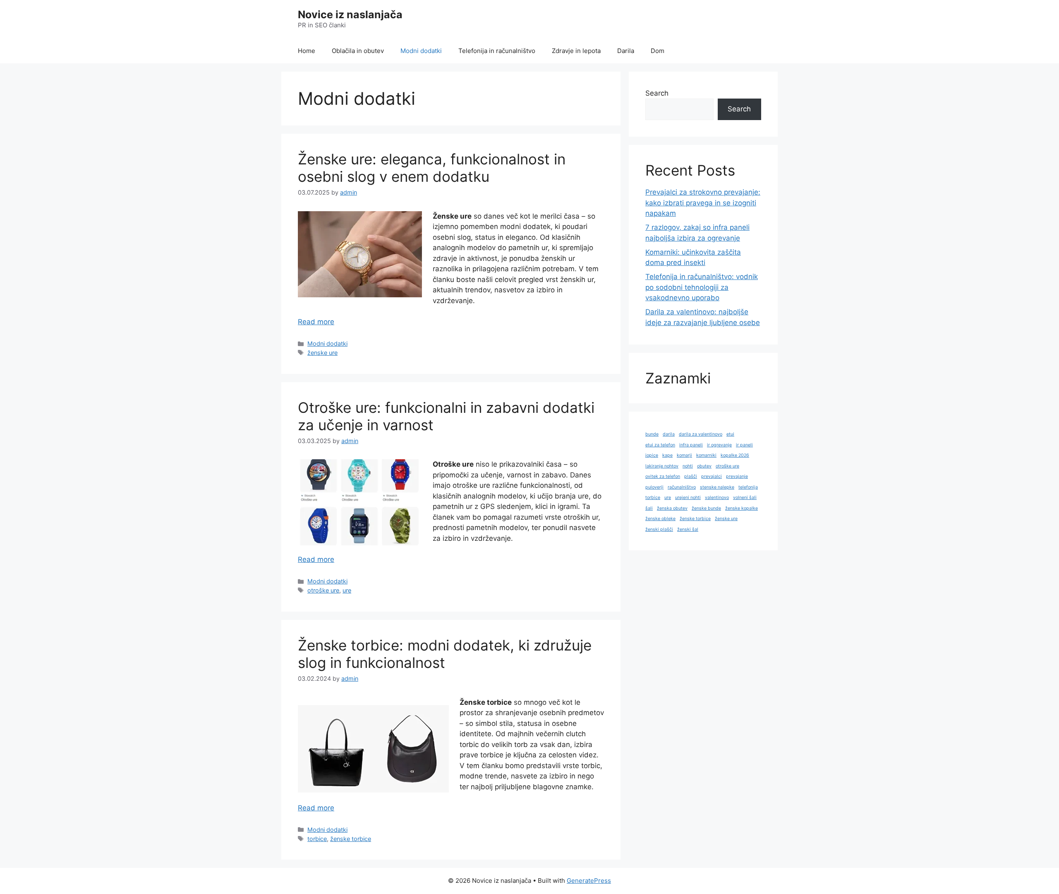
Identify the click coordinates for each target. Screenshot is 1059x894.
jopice (651, 455)
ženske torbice (350, 838)
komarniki (706, 455)
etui (730, 434)
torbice (317, 838)
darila (669, 434)
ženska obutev (672, 508)
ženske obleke (660, 518)
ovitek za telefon (662, 476)
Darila (625, 51)
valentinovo (717, 497)
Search (656, 93)
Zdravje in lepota (576, 51)
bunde (652, 434)
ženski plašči (659, 529)
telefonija (748, 487)
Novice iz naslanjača (350, 14)
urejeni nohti (688, 497)
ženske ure (322, 352)
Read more (316, 322)
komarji (684, 455)
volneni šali (745, 497)
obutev (704, 466)
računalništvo (682, 487)
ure (347, 590)
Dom (657, 51)
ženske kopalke (741, 508)
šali (649, 508)
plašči (690, 476)
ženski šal (687, 529)
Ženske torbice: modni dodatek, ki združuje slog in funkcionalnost (445, 653)
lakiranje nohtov (661, 466)
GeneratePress (589, 880)
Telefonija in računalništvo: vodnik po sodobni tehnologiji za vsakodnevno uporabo (701, 287)
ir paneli (744, 445)
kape (667, 455)
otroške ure (323, 590)
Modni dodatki (421, 51)
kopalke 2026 (735, 455)
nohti (688, 466)
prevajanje (737, 476)
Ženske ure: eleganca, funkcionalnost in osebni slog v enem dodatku (431, 167)
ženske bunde (706, 508)
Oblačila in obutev (358, 51)
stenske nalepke (717, 487)
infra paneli (691, 445)
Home (306, 51)
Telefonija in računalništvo (496, 51)
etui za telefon (660, 445)
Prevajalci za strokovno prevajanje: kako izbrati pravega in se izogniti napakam (702, 202)
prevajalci (711, 476)
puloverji (654, 487)
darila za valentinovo (700, 434)
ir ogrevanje (719, 445)
